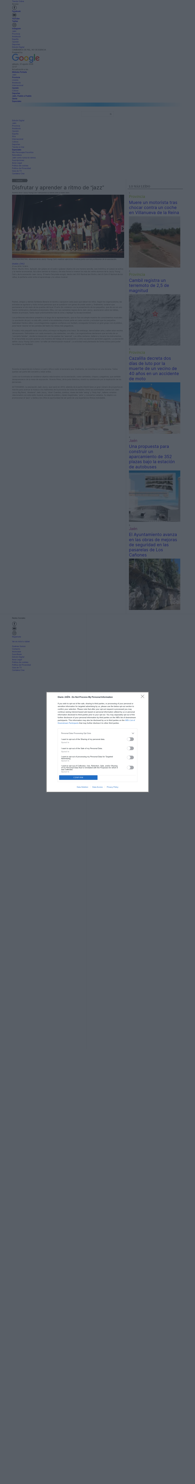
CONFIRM (78, 777)
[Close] (143, 697)
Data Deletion (82, 787)
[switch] (130, 739)
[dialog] (97, 742)
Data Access (97, 787)
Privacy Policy (112, 787)
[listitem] (97, 733)
